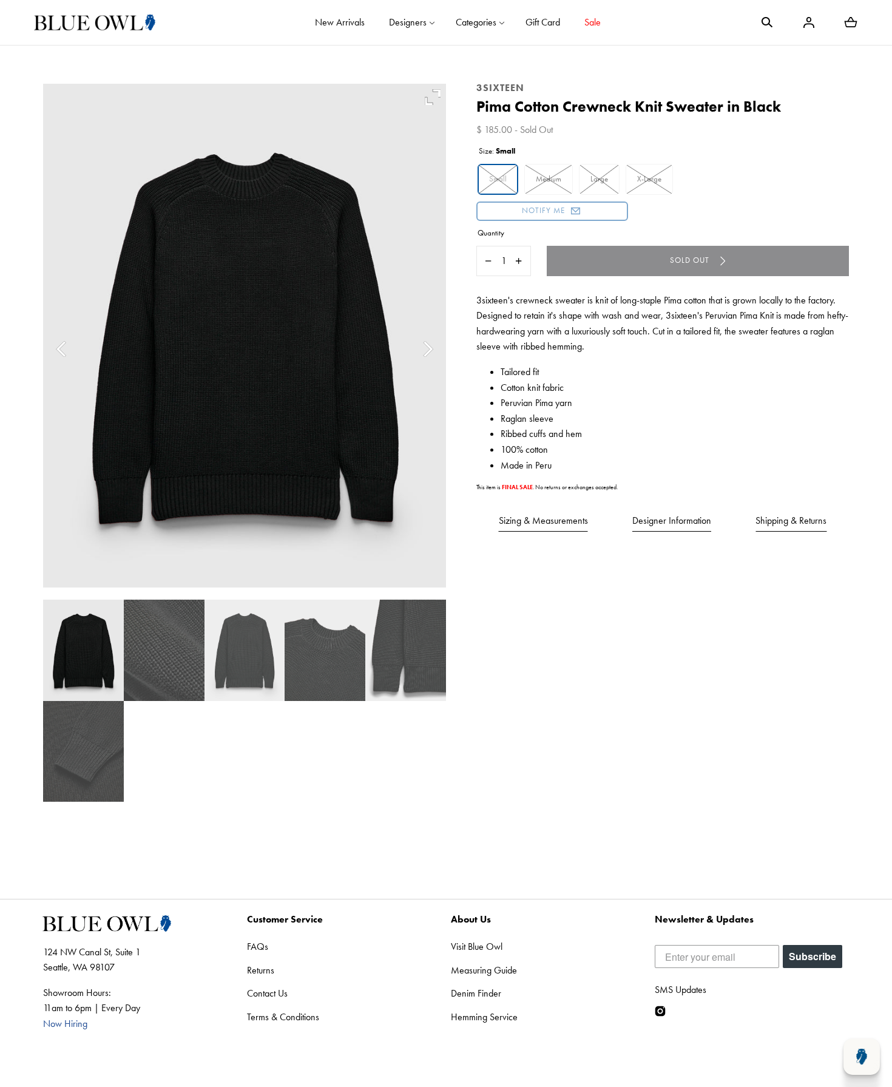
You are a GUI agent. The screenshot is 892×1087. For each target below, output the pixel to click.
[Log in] (809, 22)
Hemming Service (484, 1017)
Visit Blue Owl (476, 946)
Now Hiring (65, 1023)
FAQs (257, 946)
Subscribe (812, 956)
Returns (260, 970)
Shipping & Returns (790, 520)
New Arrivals (340, 22)
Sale (592, 22)
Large (599, 179)
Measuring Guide (484, 970)
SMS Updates (680, 989)
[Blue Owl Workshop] (94, 22)
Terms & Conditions (283, 1017)
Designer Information (671, 520)
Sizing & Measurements (543, 520)
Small (498, 179)
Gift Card (542, 22)
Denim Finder (476, 993)
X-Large (649, 179)
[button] (767, 22)
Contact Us (267, 993)
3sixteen (500, 87)
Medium (548, 179)
